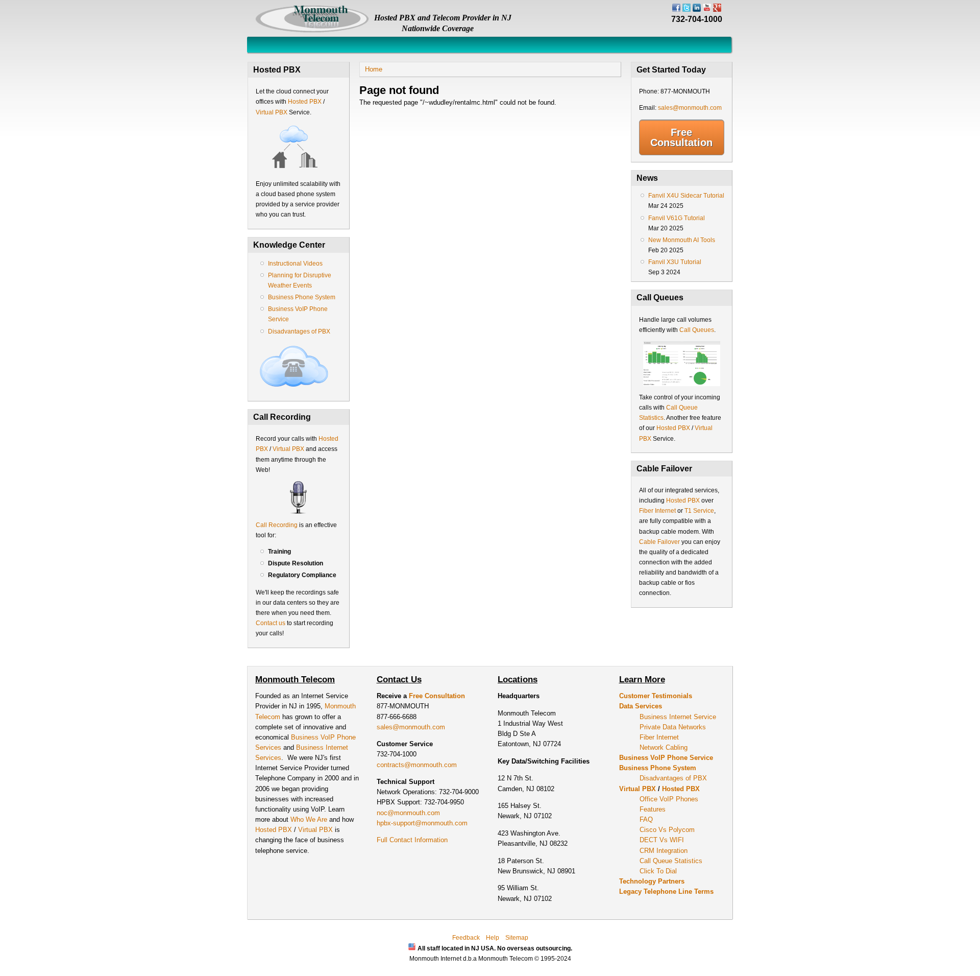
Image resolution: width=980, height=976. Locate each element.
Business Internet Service (678, 717)
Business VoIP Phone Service (666, 757)
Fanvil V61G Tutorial (676, 218)
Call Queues (696, 330)
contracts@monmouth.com (417, 765)
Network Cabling (664, 747)
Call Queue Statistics (671, 861)
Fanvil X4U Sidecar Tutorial (686, 195)
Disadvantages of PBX (299, 331)
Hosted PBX (305, 101)
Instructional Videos (295, 263)
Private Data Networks (673, 727)
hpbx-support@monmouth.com (422, 823)
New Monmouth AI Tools (681, 240)
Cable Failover (659, 541)
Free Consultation (681, 137)
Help (492, 937)
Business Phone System (301, 297)
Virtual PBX (272, 112)
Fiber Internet (657, 510)
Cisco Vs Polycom (667, 830)
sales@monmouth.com (690, 107)
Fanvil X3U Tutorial (674, 262)
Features (653, 809)
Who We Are (309, 819)
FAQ (646, 819)
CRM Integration (664, 850)
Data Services (640, 706)
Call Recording (277, 525)
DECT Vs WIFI (662, 840)
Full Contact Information (412, 840)
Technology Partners (651, 881)
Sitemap (516, 937)
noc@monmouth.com (408, 813)
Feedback (466, 937)
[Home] (312, 31)
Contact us (270, 623)
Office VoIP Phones (669, 799)
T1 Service (699, 510)
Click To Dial (658, 871)
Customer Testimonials (655, 696)
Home (373, 69)
